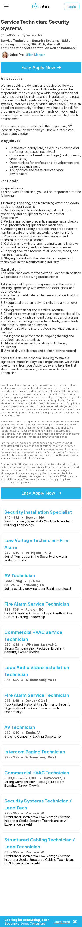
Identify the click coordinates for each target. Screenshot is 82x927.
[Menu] (6, 6)
